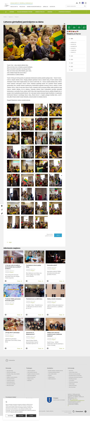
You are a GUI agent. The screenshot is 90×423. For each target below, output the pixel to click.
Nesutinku (21, 415)
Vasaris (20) (73, 50)
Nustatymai (10, 415)
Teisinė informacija (72, 385)
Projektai (50, 375)
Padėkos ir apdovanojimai (12, 377)
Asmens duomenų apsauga (74, 373)
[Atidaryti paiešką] (84, 6)
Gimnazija (45, 6)
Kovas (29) (73, 48)
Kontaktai (52, 6)
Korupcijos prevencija (73, 382)
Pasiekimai (9, 375)
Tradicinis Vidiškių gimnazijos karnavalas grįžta (13, 299)
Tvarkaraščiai (11, 360)
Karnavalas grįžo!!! (52, 265)
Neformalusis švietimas (32, 372)
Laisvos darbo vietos (73, 372)
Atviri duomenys (72, 387)
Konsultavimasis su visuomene (75, 375)
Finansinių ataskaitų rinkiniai (53, 372)
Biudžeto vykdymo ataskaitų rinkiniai (55, 370)
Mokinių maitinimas (31, 377)
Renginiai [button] (50, 11)
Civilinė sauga (71, 383)
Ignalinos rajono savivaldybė (59, 399)
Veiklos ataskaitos (52, 378)
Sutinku (31, 415)
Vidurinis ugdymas (31, 370)
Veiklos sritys (14, 6)
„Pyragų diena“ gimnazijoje (12, 332)
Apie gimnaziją (10, 370)
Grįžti (10, 242)
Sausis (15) (73, 52)
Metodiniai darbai (10, 385)
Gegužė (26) (73, 44)
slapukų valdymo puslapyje (16, 411)
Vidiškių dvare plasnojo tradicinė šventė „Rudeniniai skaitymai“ (54, 334)
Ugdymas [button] (11, 11)
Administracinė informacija (34, 6)
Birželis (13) (73, 42)
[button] (77, 3)
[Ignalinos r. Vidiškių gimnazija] (7, 4)
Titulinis (5, 16)
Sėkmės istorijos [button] (40, 11)
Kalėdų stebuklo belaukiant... (54, 299)
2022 (72, 66)
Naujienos (11, 16)
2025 (72, 56)
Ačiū (58, 235)
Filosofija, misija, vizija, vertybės (13, 373)
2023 (72, 63)
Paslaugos (22, 6)
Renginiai (16, 16)
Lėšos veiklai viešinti (52, 373)
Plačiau (18, 281)
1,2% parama (71, 380)
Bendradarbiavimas (11, 382)
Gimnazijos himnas (10, 378)
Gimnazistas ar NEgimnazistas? (30, 333)
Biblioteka (29, 380)
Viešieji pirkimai (51, 377)
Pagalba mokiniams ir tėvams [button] (24, 11)
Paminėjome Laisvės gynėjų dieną (33, 266)
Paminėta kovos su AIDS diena (34, 299)
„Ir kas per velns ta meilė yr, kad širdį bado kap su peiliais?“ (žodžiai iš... (13, 267)
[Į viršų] (85, 411)
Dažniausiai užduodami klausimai (75, 377)
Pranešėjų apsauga (73, 378)
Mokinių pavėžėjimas (31, 375)
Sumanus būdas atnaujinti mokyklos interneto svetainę (66, 412)
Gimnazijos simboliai (11, 383)
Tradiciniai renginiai (10, 380)
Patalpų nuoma (30, 378)
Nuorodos (71, 370)
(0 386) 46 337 (75, 399)
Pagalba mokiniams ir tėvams (33, 373)
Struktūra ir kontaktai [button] (65, 11)
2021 (72, 70)
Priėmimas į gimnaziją (11, 372)
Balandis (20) (74, 46)
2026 (72, 38)
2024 (72, 59)
